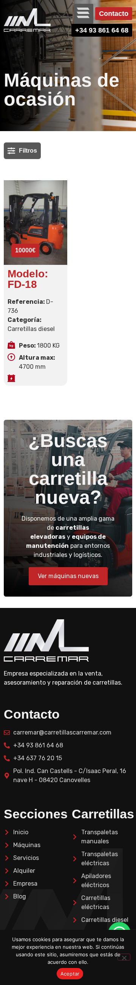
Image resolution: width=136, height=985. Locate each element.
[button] (84, 14)
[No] (123, 957)
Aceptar (70, 974)
